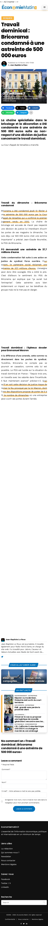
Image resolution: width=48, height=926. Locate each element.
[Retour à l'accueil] (19, 7)
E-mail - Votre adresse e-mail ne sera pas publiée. (21, 791)
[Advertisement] (24, 174)
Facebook (5, 879)
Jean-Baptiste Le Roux (16, 639)
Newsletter (6, 856)
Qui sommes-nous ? (10, 852)
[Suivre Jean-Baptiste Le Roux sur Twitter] (2, 656)
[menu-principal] (44, 7)
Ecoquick (7, 18)
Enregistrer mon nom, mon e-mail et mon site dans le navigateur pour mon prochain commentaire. (26, 801)
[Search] (44, 902)
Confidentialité (10, 919)
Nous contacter (8, 860)
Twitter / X (6, 883)
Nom (4, 782)
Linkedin (5, 887)
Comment (6, 769)
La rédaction (7, 849)
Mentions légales (8, 864)
